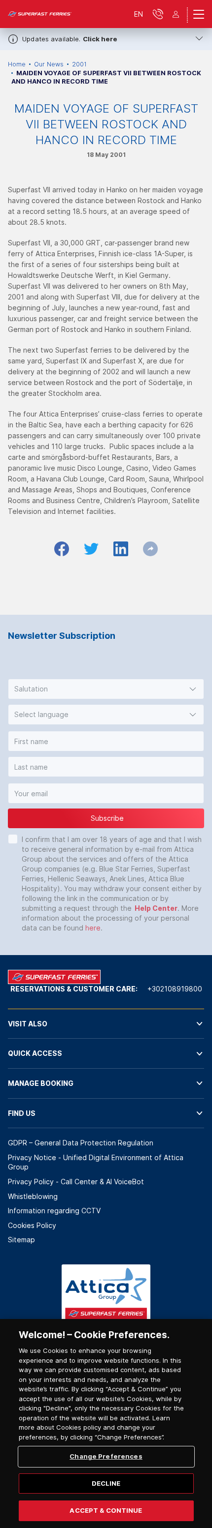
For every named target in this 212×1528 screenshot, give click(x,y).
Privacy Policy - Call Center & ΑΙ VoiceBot (76, 1181)
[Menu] (198, 14)
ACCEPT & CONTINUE (106, 1510)
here (93, 928)
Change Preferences (106, 1456)
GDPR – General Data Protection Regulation (80, 1143)
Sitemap (21, 1239)
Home (17, 64)
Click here (100, 39)
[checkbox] (12, 839)
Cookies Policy (32, 1225)
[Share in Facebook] (61, 548)
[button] (106, 689)
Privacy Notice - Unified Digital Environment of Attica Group (95, 1162)
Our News (49, 64)
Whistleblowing (33, 1196)
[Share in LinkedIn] (120, 548)
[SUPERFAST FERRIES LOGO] (40, 14)
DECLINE (106, 1483)
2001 (79, 64)
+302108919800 (174, 989)
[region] (106, 1423)
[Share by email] (150, 548)
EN (138, 14)
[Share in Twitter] (91, 548)
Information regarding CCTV (54, 1210)
